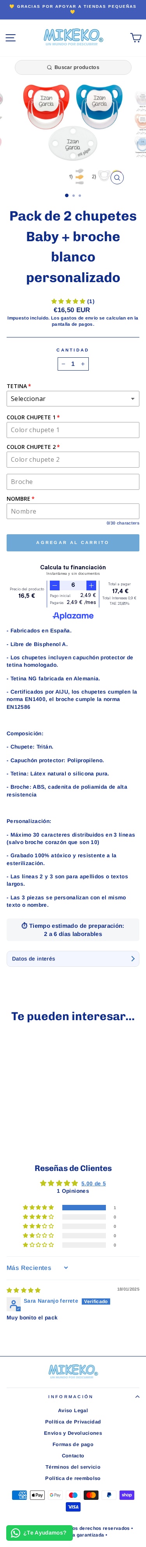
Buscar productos (77, 67)
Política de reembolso (72, 1478)
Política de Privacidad (73, 1422)
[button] (69, 301)
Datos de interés (33, 959)
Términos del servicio (73, 1467)
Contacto (73, 1456)
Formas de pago (73, 1444)
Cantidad (73, 350)
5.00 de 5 (93, 1184)
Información (70, 1396)
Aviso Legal (73, 1410)
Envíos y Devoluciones (73, 1433)
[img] (24, 1290)
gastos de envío (79, 317)
